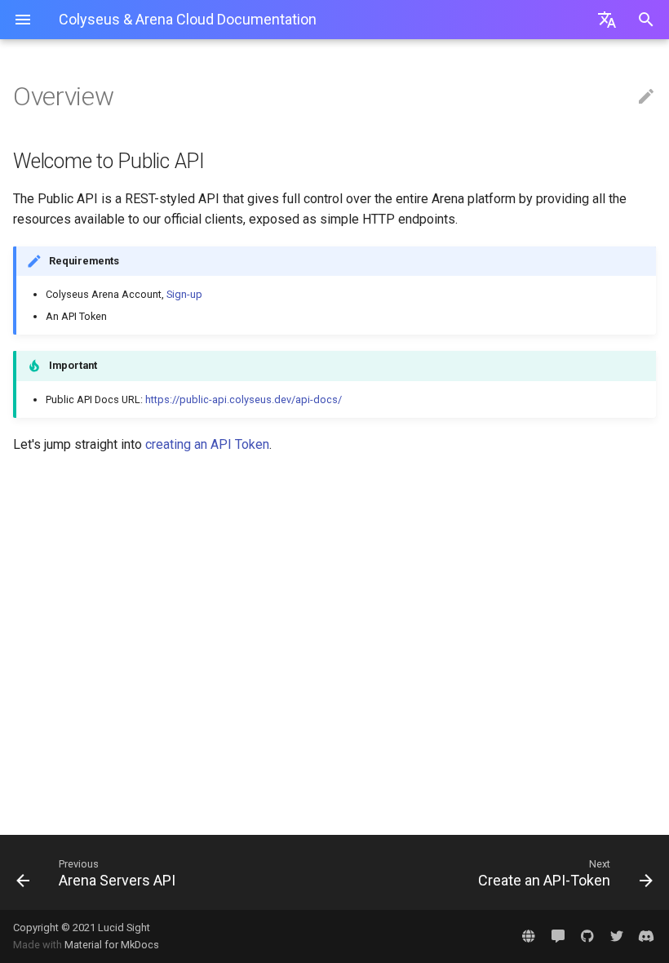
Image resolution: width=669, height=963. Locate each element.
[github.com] (587, 936)
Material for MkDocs (111, 945)
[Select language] (607, 19)
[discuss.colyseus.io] (558, 936)
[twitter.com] (617, 936)
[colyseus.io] (529, 936)
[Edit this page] (646, 97)
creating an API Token (207, 444)
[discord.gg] (646, 936)
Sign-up (184, 294)
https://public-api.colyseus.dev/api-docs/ (243, 399)
